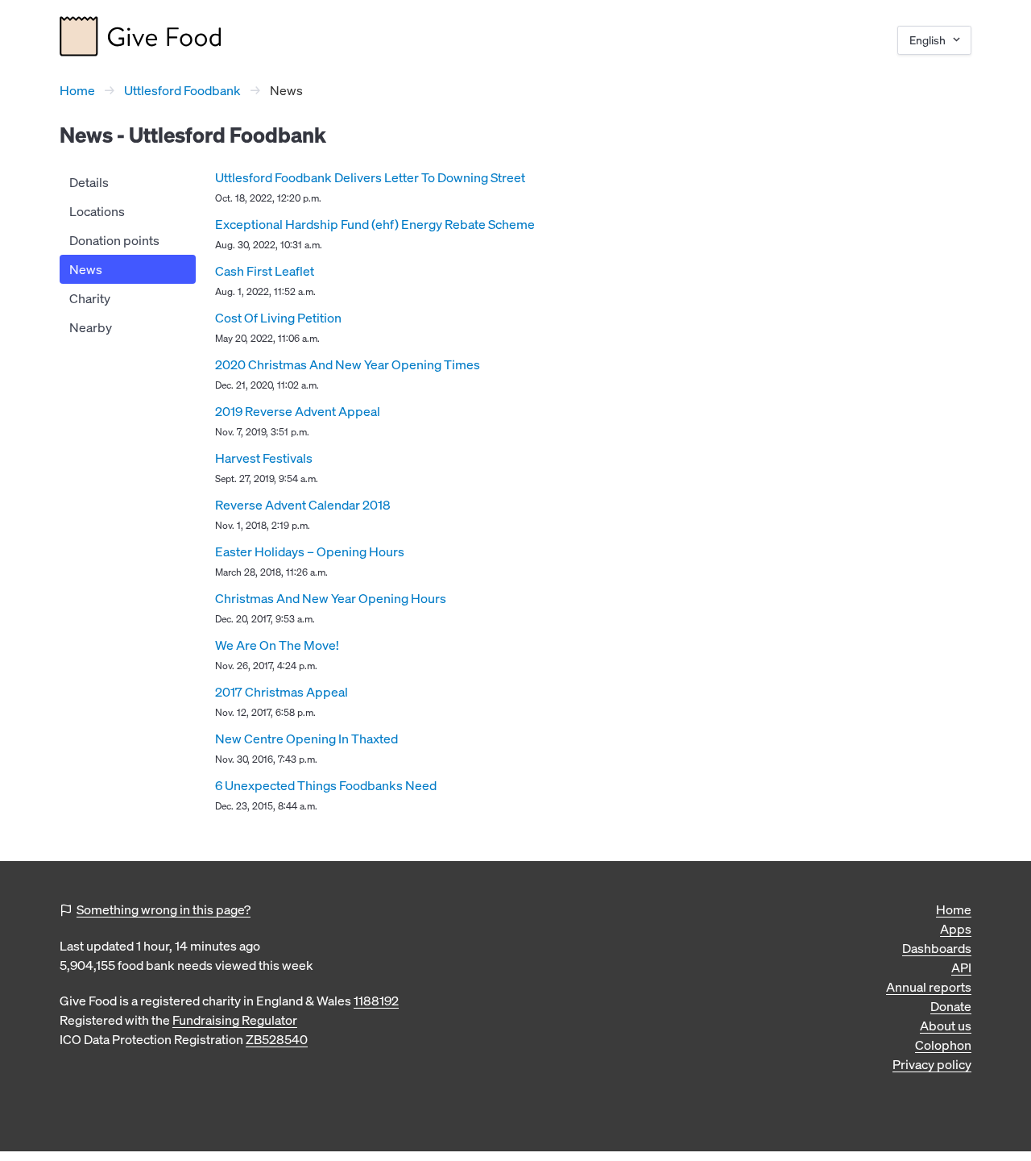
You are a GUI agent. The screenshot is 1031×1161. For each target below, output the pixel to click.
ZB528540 (277, 1039)
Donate (950, 1006)
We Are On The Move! (277, 645)
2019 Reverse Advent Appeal (297, 411)
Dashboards (936, 948)
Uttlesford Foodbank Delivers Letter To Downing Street (370, 177)
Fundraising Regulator (234, 1020)
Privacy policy (931, 1064)
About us (945, 1025)
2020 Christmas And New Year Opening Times (347, 364)
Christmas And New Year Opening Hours (330, 598)
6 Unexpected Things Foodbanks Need (326, 785)
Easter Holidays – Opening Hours (309, 551)
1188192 (376, 1000)
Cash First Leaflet (264, 271)
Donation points (114, 240)
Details (89, 182)
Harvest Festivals (264, 458)
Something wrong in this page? (164, 909)
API (961, 967)
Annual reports (928, 987)
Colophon (943, 1045)
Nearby (90, 327)
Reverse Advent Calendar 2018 (303, 505)
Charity (89, 298)
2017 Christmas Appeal (281, 692)
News (85, 269)
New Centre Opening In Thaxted (306, 738)
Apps (955, 929)
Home (77, 90)
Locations (97, 211)
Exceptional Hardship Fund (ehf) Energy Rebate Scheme (375, 224)
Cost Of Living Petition (278, 318)
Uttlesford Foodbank (182, 90)
